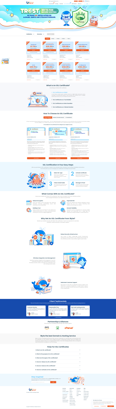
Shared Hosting (65, 400)
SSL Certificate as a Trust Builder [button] (62, 99)
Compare (50, 34)
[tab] (47, 39)
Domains (61, 3)
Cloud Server (51, 3)
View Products (36, 158)
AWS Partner (74, 3)
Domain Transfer (66, 391)
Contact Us (79, 391)
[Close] (9, 58)
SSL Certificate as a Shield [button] (60, 92)
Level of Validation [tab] (47, 117)
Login (87, 3)
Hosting (56, 3)
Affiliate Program (71, 397)
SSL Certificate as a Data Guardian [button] (62, 103)
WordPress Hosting (65, 398)
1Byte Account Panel (83, 185)
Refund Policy (86, 391)
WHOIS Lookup (72, 400)
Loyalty (71, 394)
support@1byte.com (54, 1)
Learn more (29, 59)
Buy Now (33, 50)
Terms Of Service (85, 399)
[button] (58, 350)
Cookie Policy (86, 394)
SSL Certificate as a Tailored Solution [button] (63, 107)
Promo (71, 393)
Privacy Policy (86, 393)
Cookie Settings (96, 406)
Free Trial (75, 1)
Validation (29, 34)
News (78, 393)
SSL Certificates (67, 3)
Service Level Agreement (86, 397)
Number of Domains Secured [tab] (58, 117)
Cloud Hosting (65, 401)
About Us (79, 3)
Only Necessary (103, 406)
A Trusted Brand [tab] (69, 117)
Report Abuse (72, 403)
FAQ (84, 389)
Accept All (110, 406)
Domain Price (72, 398)
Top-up (81, 1)
